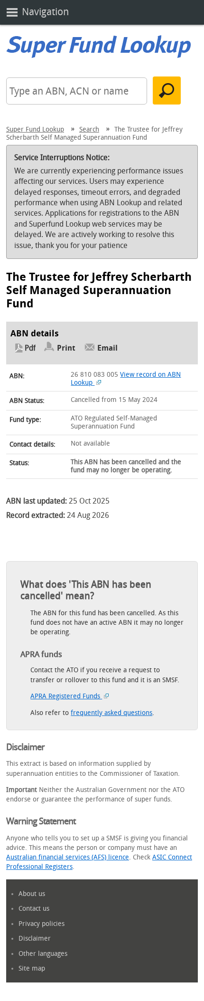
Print (66, 348)
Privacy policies (42, 924)
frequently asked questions (111, 713)
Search (89, 129)
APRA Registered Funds (66, 696)
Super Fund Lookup (35, 129)
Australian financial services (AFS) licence (67, 857)
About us (32, 894)
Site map (32, 968)
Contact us (34, 909)
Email (107, 348)
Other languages (43, 954)
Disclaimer (35, 938)
